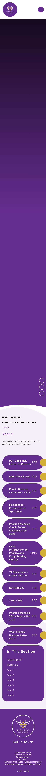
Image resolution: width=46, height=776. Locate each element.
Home (5, 417)
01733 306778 (23, 771)
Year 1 (5, 427)
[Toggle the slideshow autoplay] (41, 393)
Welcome (16, 417)
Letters (31, 422)
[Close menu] (41, 9)
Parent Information (13, 422)
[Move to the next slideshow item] (41, 380)
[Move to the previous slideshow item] (41, 387)
